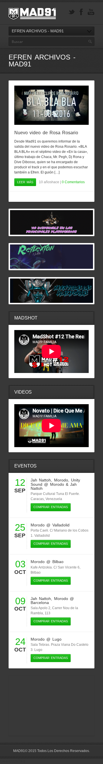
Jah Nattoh (41, 480)
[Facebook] (81, 12)
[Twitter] (71, 12)
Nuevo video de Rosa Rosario (46, 132)
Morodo (61, 480)
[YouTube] (91, 12)
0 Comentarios (73, 182)
